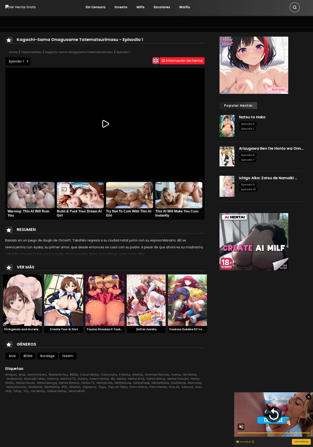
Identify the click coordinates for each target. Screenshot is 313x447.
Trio (25, 391)
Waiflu (184, 7)
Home (13, 52)
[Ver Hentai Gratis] (20, 7)
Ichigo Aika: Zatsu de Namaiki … (268, 178)
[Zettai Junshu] (146, 300)
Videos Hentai (56, 391)
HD (113, 379)
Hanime (52, 379)
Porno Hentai (158, 387)
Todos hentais (31, 52)
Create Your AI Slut (64, 329)
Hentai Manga (47, 383)
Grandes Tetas (34, 379)
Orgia (102, 387)
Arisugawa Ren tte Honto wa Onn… (271, 148)
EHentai (137, 375)
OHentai (74, 387)
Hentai (121, 379)
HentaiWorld (160, 383)
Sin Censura (95, 7)
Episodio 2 (248, 124)
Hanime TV (68, 379)
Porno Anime (138, 387)
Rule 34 (174, 387)
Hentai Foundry (177, 379)
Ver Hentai (38, 391)
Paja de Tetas (117, 387)
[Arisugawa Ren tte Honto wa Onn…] (227, 156)
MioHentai (35, 387)
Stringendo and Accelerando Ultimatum (34, 329)
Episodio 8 (248, 155)
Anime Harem (37, 375)
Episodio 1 (123, 52)
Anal (12, 356)
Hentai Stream (69, 383)
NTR (64, 387)
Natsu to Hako (252, 117)
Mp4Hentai (51, 387)
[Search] (295, 7)
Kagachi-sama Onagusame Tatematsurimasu (79, 52)
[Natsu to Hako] (227, 125)
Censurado (109, 375)
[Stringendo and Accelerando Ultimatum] (22, 300)
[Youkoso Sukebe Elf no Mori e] (187, 300)
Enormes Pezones (157, 375)
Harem (68, 356)
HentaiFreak (141, 383)
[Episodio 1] (17, 61)
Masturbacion (16, 387)
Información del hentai (184, 60)
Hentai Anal (136, 379)
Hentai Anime (155, 379)
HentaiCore (104, 383)
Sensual (187, 387)
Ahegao (10, 375)
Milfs (141, 7)
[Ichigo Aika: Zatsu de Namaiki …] (227, 186)
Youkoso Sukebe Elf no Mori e (190, 329)
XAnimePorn (77, 391)
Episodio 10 (248, 189)
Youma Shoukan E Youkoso (106, 329)
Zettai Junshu (146, 329)
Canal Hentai (89, 375)
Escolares (162, 7)
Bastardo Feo (58, 375)
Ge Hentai (189, 375)
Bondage (47, 356)
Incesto (121, 7)
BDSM (28, 356)
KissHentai (178, 383)
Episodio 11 (248, 184)
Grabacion (14, 379)
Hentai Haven (25, 383)
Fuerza (176, 375)
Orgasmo (89, 387)
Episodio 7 (247, 160)
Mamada (194, 383)
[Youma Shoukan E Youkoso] (104, 300)
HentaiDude (123, 383)
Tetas (17, 391)
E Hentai (124, 375)
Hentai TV (87, 383)
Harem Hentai (99, 379)
